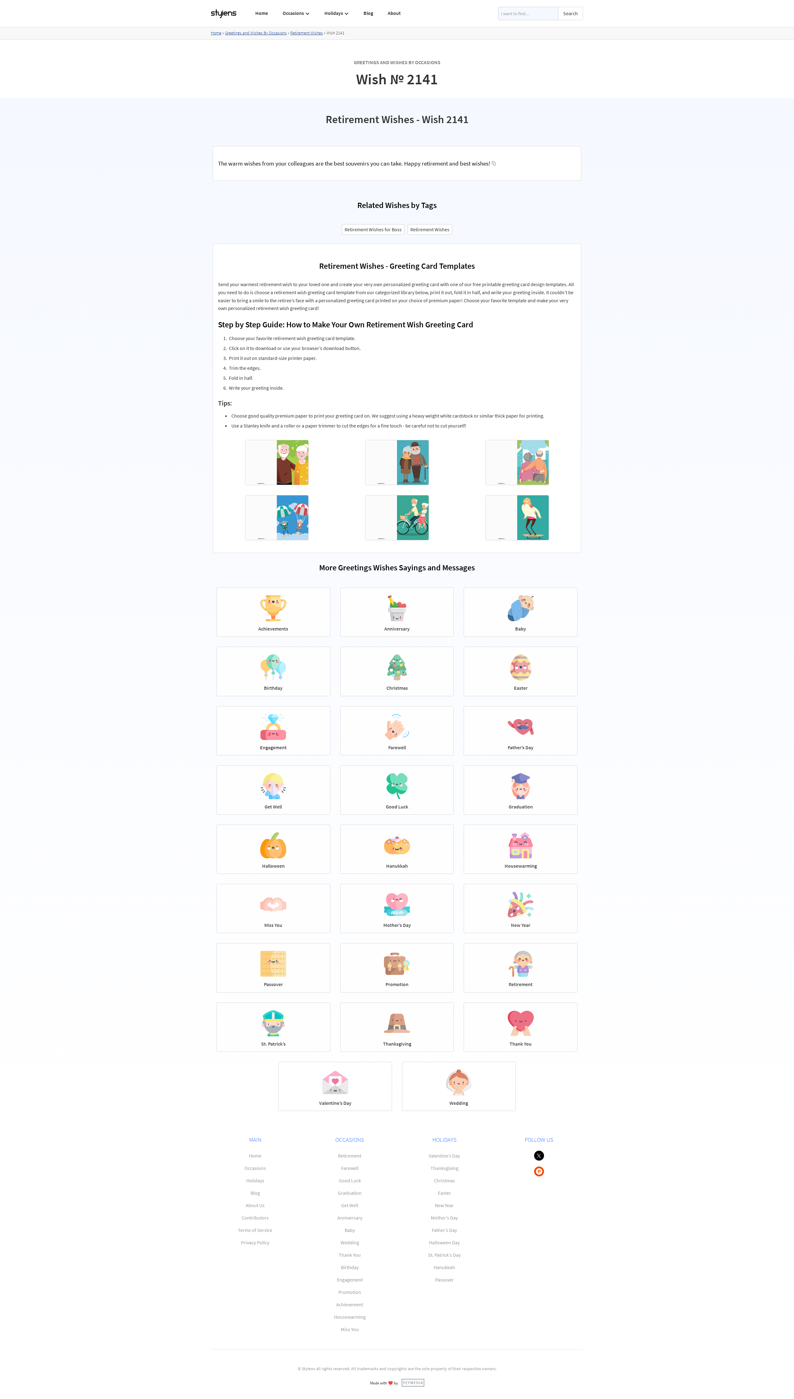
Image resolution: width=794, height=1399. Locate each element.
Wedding (350, 1242)
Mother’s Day (444, 1218)
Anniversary (349, 1218)
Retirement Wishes (306, 33)
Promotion (349, 1292)
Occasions (255, 1168)
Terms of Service (255, 1230)
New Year (444, 1205)
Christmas (444, 1180)
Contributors (255, 1218)
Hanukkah (444, 1267)
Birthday (350, 1267)
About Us (255, 1205)
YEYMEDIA (413, 1382)
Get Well (349, 1205)
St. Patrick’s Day (444, 1255)
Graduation (350, 1193)
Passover (444, 1280)
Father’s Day (444, 1230)
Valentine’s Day (444, 1156)
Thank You (350, 1255)
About (394, 13)
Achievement (349, 1304)
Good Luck (350, 1180)
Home (261, 13)
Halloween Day (444, 1242)
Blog (368, 13)
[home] (224, 13)
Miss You (350, 1329)
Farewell (350, 1168)
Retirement (349, 1156)
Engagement (350, 1280)
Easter (444, 1193)
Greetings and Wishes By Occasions (256, 33)
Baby (350, 1230)
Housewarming (350, 1317)
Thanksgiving (444, 1168)
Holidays (255, 1180)
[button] (296, 13)
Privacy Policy (255, 1242)
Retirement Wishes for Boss (373, 229)
